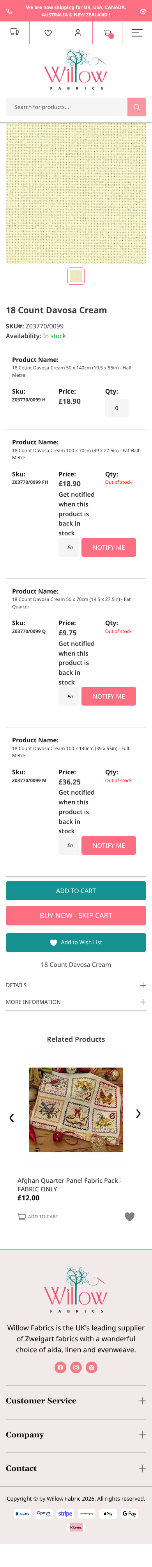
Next (139, 1116)
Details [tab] (16, 985)
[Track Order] (15, 32)
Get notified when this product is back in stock (76, 513)
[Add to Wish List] (129, 1217)
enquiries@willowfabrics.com (143, 11)
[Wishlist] (48, 33)
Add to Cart (43, 1217)
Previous (12, 1116)
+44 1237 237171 (9, 11)
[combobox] (76, 107)
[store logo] (76, 69)
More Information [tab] (33, 1002)
